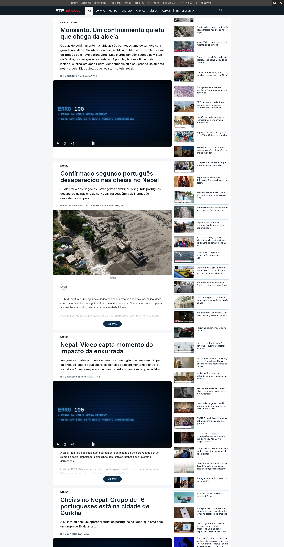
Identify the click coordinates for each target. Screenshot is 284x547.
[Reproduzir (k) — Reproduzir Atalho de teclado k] (58, 143)
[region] (112, 113)
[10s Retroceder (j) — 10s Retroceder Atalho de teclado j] (65, 143)
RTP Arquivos (204, 3)
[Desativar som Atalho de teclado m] (72, 143)
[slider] (123, 143)
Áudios (166, 10)
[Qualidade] (159, 143)
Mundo (113, 10)
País (89, 10)
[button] (221, 10)
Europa (100, 10)
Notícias (86, 3)
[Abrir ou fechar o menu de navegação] (226, 10)
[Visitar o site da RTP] (74, 3)
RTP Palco (154, 3)
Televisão (115, 3)
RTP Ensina (186, 3)
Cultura (127, 10)
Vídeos (154, 10)
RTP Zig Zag (169, 3)
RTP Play (139, 3)
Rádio (127, 3)
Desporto (100, 3)
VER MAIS (112, 324)
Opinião (140, 10)
